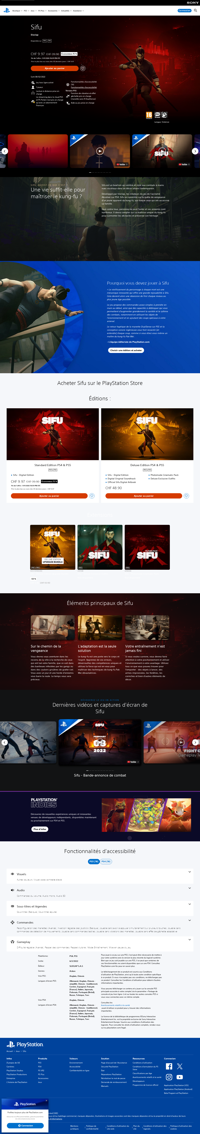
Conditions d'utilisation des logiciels (155, 1127)
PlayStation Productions (17, 1074)
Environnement (76, 1062)
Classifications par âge (142, 1073)
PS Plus (41, 11)
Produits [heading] (42, 1058)
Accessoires (52, 11)
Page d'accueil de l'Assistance (114, 1062)
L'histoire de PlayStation (17, 1082)
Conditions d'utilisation (142, 1062)
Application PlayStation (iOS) (176, 1085)
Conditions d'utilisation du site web (118, 1127)
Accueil (10, 1051)
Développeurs (139, 1081)
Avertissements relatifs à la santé (115, 1005)
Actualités (65, 11)
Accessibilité (75, 1066)
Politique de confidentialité (92, 1127)
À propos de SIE (13, 1062)
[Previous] (5, 151)
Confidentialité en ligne (79, 1070)
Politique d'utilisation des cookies (181, 1127)
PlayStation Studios (15, 1070)
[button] (84, 87)
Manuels (104, 1086)
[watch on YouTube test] (121, 164)
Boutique (16, 11)
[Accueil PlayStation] (7, 10)
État (102, 1070)
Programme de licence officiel (145, 1085)
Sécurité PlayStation (109, 1066)
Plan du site (136, 1127)
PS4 (39, 1066)
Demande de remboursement (114, 1082)
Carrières (10, 1066)
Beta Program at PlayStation (176, 1093)
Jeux (32, 11)
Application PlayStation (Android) (178, 1089)
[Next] (195, 151)
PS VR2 (41, 1070)
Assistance (77, 11)
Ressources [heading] (139, 1058)
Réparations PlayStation (111, 1074)
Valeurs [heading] (74, 1058)
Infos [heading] (9, 1058)
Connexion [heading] (170, 1058)
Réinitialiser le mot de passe (113, 1078)
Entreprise (11, 1078)
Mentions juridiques (74, 1127)
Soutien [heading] (105, 1058)
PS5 (25, 11)
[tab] (94, 861)
